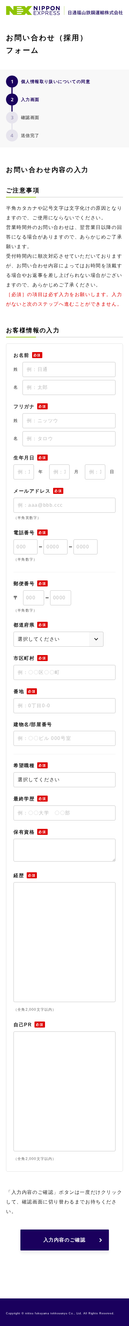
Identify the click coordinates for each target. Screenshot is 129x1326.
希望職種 (30, 765)
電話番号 (30, 532)
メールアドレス (38, 491)
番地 (24, 691)
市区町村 (30, 658)
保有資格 (30, 832)
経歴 (24, 875)
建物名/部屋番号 (33, 724)
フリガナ (30, 406)
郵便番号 (30, 583)
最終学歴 (30, 798)
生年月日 (30, 457)
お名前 (27, 355)
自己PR (29, 1024)
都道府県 (30, 624)
